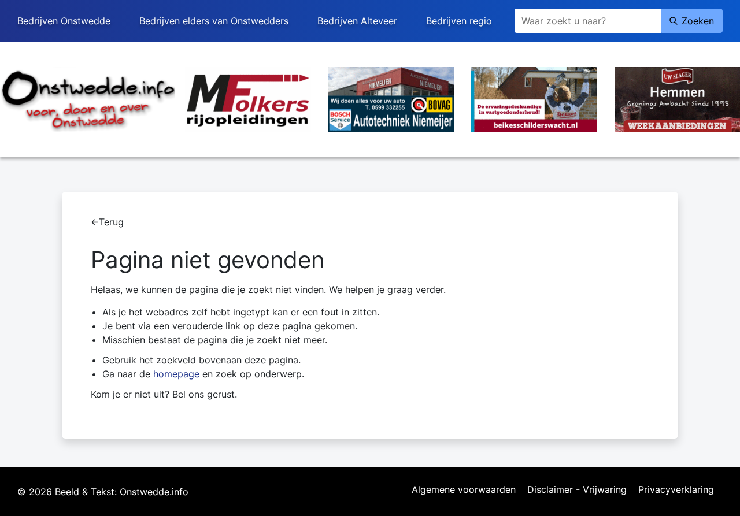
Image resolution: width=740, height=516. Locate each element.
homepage (176, 374)
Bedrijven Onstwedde (63, 21)
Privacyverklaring (676, 490)
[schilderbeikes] (534, 98)
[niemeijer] (391, 98)
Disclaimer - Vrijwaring (577, 490)
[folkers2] (248, 98)
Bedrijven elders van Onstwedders (213, 21)
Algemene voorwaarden (464, 490)
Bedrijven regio (459, 21)
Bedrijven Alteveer (357, 21)
